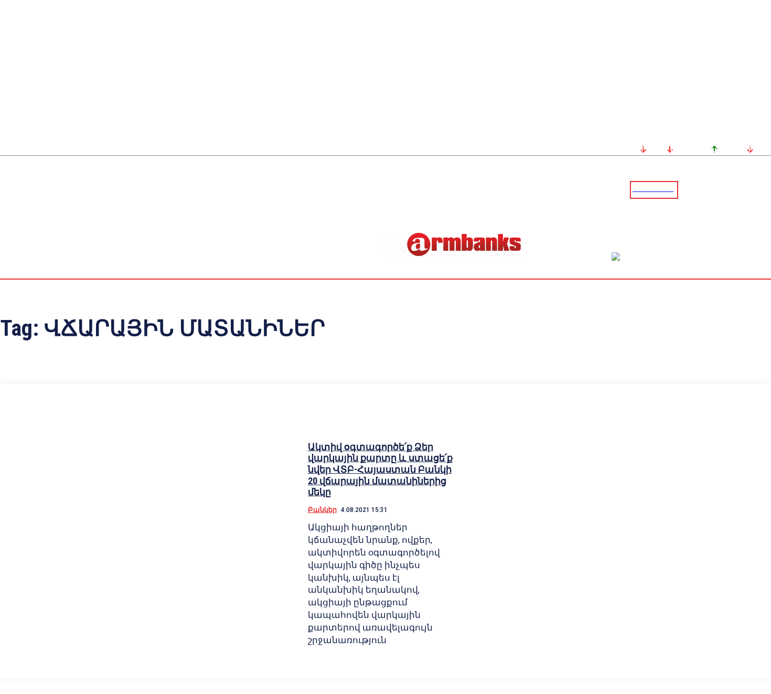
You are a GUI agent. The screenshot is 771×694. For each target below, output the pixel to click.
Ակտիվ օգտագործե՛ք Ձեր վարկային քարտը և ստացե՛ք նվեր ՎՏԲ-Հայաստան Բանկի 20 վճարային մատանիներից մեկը (380, 469)
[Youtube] (751, 189)
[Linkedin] (764, 189)
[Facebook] (726, 189)
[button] (688, 188)
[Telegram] (739, 189)
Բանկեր (322, 510)
